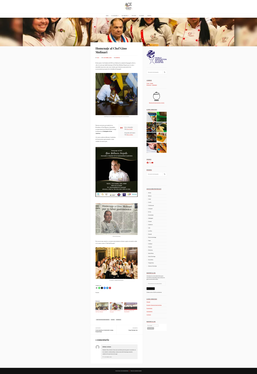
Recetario (134, 15)
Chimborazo (151, 205)
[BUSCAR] (165, 72)
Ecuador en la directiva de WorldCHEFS (129, 311)
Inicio (107, 15)
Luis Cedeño (129, 129)
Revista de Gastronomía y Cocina (156, 102)
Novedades (141, 15)
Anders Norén (138, 370)
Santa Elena (151, 253)
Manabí (150, 234)
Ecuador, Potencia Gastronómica (154, 305)
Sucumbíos (150, 259)
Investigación (125, 15)
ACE (98, 57)
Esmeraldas (150, 215)
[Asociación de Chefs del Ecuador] (128, 9)
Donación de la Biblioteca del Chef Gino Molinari (101, 311)
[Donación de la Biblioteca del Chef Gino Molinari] (102, 306)
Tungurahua (151, 262)
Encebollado (149, 308)
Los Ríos (150, 231)
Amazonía (149, 85)
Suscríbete (151, 288)
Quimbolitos (149, 311)
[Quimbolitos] (162, 127)
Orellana (150, 243)
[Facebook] (148, 163)
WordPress (125, 370)
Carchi (149, 202)
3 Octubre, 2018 (107, 57)
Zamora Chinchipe (152, 266)
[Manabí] (151, 117)
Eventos (117, 57)
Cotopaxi (150, 208)
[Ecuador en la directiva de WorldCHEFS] (130, 306)
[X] (150, 163)
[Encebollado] (151, 127)
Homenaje (118, 319)
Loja (149, 227)
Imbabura (150, 224)
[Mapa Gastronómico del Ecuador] (162, 138)
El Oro (149, 211)
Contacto (149, 15)
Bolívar (149, 196)
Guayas (112, 319)
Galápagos (154, 85)
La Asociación (114, 15)
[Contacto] (151, 138)
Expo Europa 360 (133, 330)
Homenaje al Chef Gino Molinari (111, 50)
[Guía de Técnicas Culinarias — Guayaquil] (116, 306)
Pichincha (150, 250)
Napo (149, 240)
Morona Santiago (152, 237)
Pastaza (150, 246)
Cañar (149, 199)
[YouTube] (152, 163)
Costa (148, 83)
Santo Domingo (151, 256)
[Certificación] (151, 148)
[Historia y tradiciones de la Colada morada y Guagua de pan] (162, 148)
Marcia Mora (130, 134)
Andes (151, 83)
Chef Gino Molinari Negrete (102, 319)
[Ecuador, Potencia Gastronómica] (162, 117)
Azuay (149, 192)
